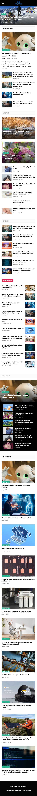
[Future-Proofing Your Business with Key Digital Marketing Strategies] (7, 104)
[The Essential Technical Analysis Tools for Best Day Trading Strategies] (7, 271)
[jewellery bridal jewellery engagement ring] (7, 211)
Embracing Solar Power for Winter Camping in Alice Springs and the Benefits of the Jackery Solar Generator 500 (17, 739)
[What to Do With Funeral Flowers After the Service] (18, 152)
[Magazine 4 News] (18, 3)
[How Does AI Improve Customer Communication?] (7, 95)
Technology (6, 50)
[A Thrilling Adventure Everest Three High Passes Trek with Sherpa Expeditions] (18, 15)
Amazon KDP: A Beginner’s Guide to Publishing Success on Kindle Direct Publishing (23, 253)
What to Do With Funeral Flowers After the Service (18, 157)
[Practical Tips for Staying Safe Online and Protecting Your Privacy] (30, 364)
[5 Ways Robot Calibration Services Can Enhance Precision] (18, 41)
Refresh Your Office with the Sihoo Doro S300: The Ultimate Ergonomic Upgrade (17, 643)
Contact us (13, 786)
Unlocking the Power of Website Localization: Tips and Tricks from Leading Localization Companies (18, 771)
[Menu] (3, 3)
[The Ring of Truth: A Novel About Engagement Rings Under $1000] (7, 194)
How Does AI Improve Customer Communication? (16, 518)
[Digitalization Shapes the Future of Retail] (7, 245)
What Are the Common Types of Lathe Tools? (15, 675)
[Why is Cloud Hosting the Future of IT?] (30, 330)
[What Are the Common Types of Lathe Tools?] (18, 661)
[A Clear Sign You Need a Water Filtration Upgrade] (18, 598)
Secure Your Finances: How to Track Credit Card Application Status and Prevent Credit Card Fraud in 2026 (23, 74)
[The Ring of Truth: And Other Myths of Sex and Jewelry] (7, 186)
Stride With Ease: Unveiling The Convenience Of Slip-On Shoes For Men (24, 437)
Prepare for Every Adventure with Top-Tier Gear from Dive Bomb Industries (18, 132)
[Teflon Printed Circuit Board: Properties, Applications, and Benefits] (18, 566)
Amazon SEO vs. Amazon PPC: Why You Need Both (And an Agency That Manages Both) (24, 84)
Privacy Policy (22, 786)
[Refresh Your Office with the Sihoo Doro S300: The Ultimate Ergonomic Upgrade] (18, 629)
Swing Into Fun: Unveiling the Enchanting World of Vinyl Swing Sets (24, 422)
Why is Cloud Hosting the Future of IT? (12, 328)
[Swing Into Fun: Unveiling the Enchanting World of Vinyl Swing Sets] (8, 423)
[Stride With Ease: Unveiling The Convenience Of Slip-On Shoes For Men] (7, 177)
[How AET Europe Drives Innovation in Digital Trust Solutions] (7, 262)
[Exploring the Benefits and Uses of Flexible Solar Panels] (18, 692)
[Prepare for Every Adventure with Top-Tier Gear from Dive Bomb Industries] (18, 128)
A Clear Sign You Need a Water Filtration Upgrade (16, 611)
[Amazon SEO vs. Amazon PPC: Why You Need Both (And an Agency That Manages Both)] (7, 85)
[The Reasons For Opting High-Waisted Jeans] (7, 169)
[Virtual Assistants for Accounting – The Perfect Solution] (8, 407)
